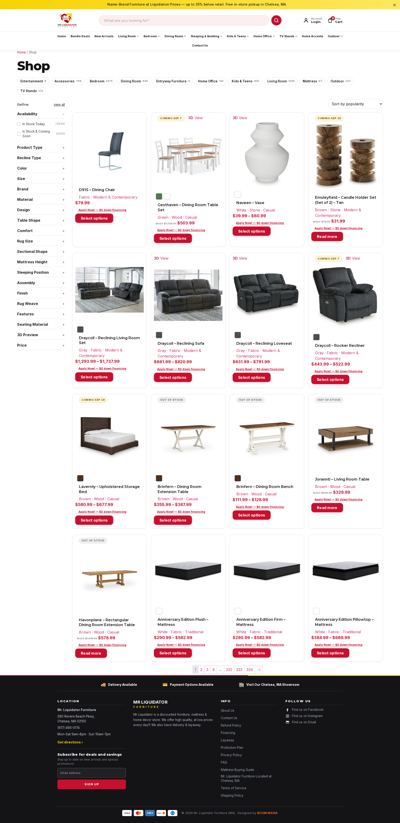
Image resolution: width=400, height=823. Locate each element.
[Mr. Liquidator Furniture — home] (67, 20)
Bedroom (150, 36)
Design (23, 210)
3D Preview (27, 334)
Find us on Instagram (307, 716)
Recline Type (29, 157)
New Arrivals (103, 36)
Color (22, 168)
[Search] (276, 20)
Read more (327, 236)
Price (22, 345)
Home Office (262, 36)
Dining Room (174, 36)
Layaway (227, 740)
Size (21, 178)
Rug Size (25, 241)
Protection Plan (232, 747)
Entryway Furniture (173, 81)
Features (25, 314)
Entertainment (33, 81)
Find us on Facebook (307, 709)
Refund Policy (231, 725)
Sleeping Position (33, 272)
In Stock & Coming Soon (43, 134)
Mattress (312, 81)
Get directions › (70, 742)
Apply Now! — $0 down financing (102, 210)
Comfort (25, 230)
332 (229, 669)
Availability (27, 114)
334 (249, 669)
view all (59, 104)
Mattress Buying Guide (237, 770)
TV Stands (286, 36)
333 (239, 669)
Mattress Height (32, 262)
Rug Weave (27, 303)
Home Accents (312, 36)
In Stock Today (43, 124)
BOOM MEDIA (267, 813)
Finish (22, 293)
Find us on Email (304, 722)
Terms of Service (233, 788)
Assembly (26, 282)
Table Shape (28, 220)
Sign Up (91, 784)
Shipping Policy (232, 795)
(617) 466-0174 (68, 728)
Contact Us (200, 45)
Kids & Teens (236, 36)
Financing (228, 733)
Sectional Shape (32, 251)
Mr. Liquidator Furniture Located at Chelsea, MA (246, 778)
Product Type (29, 147)
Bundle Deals (80, 36)
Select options (94, 218)
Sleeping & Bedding (205, 36)
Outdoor (334, 36)
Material (25, 199)
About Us (227, 710)
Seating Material (32, 324)
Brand (22, 189)
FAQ (224, 762)
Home (61, 36)
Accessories (68, 81)
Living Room (127, 36)
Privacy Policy (231, 755)
